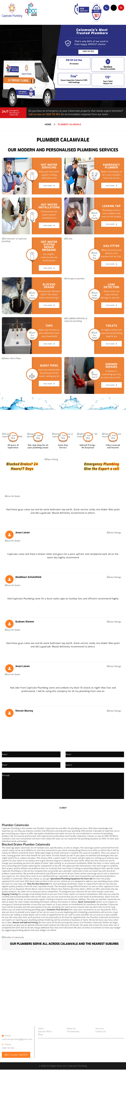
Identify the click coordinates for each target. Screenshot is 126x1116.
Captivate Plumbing (11, 871)
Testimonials (73, 1031)
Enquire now (114, 8)
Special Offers (45, 1031)
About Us (71, 1028)
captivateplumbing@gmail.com (17, 1039)
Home (48, 124)
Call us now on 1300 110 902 (44, 114)
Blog (40, 1034)
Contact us (100, 1031)
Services (99, 1028)
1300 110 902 (88, 51)
